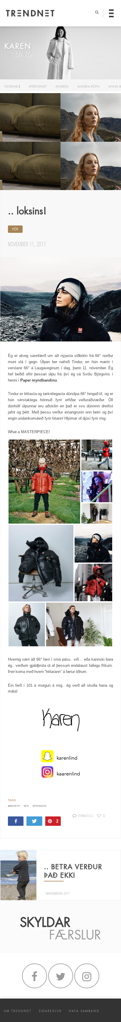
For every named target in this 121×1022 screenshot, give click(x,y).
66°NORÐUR (39, 806)
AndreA (62, 86)
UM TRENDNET (17, 1011)
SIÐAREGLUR (50, 1011)
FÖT (15, 229)
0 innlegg (85, 815)
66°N (26, 806)
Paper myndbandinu (38, 380)
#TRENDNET (38, 86)
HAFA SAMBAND (84, 1011)
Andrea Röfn (88, 86)
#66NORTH (14, 806)
